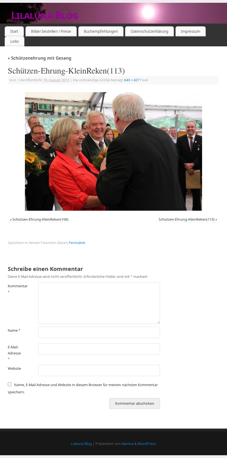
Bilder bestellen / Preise (51, 31)
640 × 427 (131, 80)
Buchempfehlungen (101, 31)
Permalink (77, 242)
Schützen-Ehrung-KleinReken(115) (187, 219)
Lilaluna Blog (44, 15)
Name (14, 330)
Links (14, 41)
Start (14, 31)
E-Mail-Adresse (14, 353)
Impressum (190, 31)
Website (14, 368)
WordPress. (147, 443)
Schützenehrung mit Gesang (39, 58)
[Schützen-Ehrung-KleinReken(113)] (113, 151)
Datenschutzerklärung (149, 31)
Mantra (127, 443)
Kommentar (15, 289)
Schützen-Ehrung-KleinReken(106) (40, 219)
